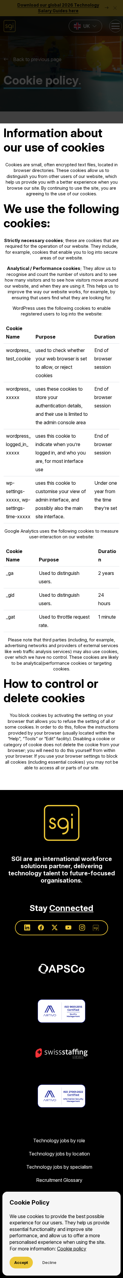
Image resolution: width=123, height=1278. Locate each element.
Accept (21, 1262)
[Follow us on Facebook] (40, 927)
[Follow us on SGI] (95, 927)
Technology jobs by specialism (59, 1167)
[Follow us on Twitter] (54, 927)
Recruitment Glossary (59, 1180)
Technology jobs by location (59, 1154)
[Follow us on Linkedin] (27, 927)
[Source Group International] (61, 823)
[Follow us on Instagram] (82, 927)
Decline (49, 1262)
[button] (61, 61)
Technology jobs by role (59, 1140)
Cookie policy (71, 1249)
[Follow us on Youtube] (68, 927)
